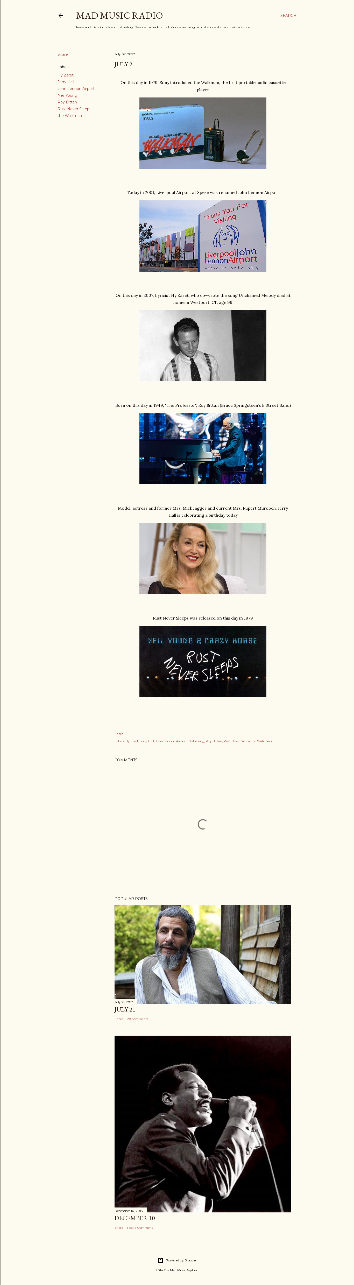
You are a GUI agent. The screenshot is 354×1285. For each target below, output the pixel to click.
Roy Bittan (67, 102)
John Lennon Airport (76, 88)
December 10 (135, 1218)
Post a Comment (140, 1228)
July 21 (125, 1009)
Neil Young (67, 95)
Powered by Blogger (181, 1260)
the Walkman (70, 115)
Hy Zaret (66, 75)
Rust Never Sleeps (74, 109)
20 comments (137, 1019)
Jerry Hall (66, 82)
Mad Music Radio (119, 15)
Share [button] (63, 54)
